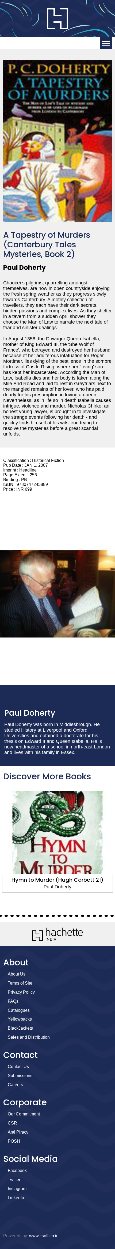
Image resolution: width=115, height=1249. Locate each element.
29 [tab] (18, 916)
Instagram (17, 1188)
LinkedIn (16, 1197)
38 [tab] (70, 916)
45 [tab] (112, 916)
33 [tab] (41, 916)
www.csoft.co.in (44, 1236)
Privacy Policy (21, 992)
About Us (16, 974)
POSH (14, 1141)
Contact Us (18, 1066)
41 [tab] (88, 916)
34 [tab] (47, 916)
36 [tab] (59, 916)
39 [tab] (76, 916)
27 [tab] (6, 916)
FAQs (13, 1001)
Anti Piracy (18, 1132)
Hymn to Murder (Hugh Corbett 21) (57, 879)
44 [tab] (106, 916)
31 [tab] (29, 916)
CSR (12, 1123)
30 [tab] (23, 916)
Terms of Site (20, 983)
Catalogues (19, 1010)
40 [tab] (82, 916)
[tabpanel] (57, 842)
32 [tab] (35, 916)
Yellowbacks (20, 1019)
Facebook (17, 1170)
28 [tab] (12, 916)
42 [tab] (94, 916)
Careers (15, 1084)
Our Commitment (24, 1114)
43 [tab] (100, 916)
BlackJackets (20, 1028)
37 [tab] (65, 916)
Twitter (14, 1179)
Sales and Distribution (29, 1037)
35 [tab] (53, 916)
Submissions (20, 1075)
